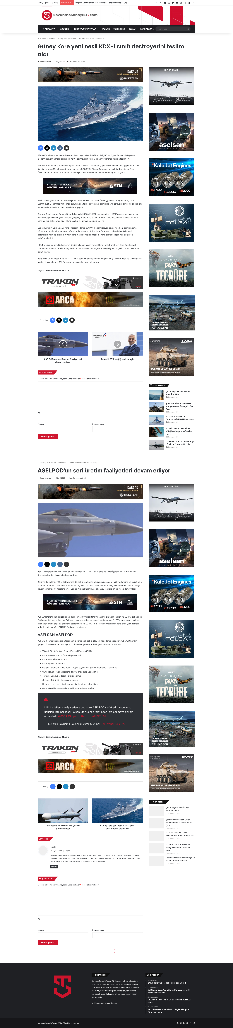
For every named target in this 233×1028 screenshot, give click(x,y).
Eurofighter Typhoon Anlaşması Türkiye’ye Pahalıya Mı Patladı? (101, 3)
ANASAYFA (49, 29)
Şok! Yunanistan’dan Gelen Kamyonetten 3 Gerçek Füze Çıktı (179, 406)
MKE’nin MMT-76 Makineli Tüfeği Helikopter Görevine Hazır (179, 431)
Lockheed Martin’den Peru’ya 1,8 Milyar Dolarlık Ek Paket (180, 443)
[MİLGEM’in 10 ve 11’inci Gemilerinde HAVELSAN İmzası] (156, 420)
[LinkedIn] (53, 148)
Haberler (52, 38)
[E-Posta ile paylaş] (66, 148)
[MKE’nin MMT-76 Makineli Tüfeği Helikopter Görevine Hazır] (156, 432)
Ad (39, 413)
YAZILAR (106, 29)
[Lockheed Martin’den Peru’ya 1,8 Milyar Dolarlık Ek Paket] (156, 445)
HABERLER (64, 29)
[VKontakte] (60, 148)
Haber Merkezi (45, 62)
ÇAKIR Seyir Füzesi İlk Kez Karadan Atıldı (178, 393)
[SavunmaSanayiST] (116, 15)
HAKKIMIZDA (146, 29)
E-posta (42, 424)
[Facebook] (40, 148)
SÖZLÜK (132, 29)
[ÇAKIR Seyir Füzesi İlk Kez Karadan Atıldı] (156, 395)
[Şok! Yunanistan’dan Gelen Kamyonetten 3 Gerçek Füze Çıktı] (156, 407)
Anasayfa (43, 38)
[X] (47, 148)
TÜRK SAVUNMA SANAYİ (85, 29)
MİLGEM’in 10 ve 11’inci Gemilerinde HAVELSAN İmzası (180, 418)
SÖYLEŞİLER (119, 29)
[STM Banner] (90, 187)
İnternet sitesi (98, 424)
